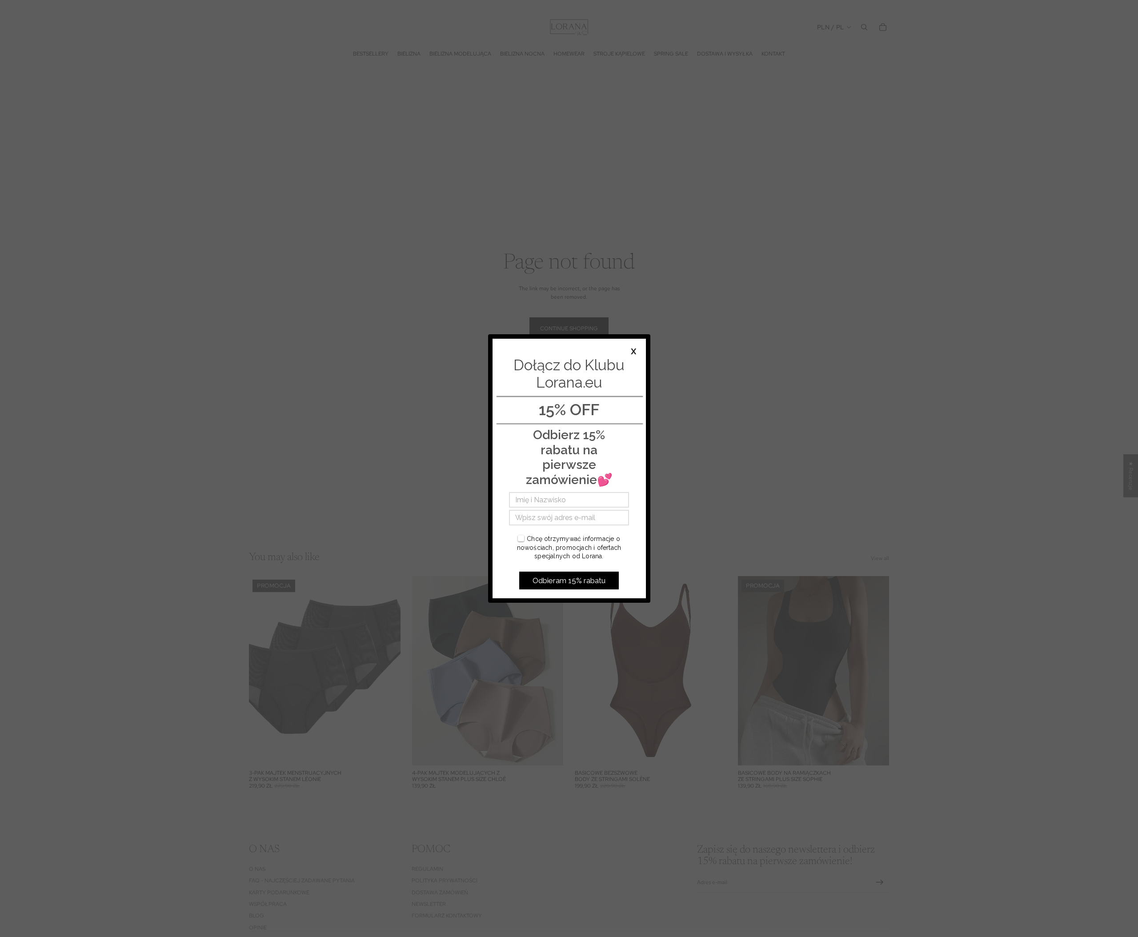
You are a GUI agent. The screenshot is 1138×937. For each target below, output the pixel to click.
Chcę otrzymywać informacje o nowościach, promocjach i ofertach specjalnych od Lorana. (569, 547)
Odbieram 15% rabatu (569, 580)
